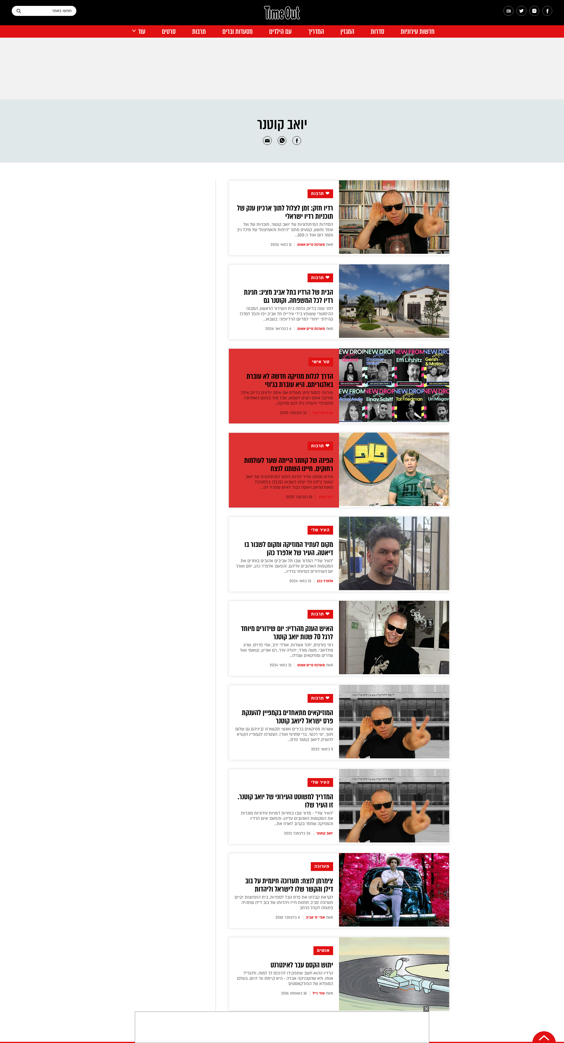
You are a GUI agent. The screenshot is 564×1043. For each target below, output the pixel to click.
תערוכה (322, 866)
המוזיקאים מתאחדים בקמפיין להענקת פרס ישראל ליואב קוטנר (287, 716)
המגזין (347, 31)
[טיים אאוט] (282, 15)
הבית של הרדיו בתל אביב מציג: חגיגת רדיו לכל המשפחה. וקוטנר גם (288, 296)
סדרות (377, 31)
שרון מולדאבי (322, 412)
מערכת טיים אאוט (311, 244)
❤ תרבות (320, 193)
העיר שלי (320, 530)
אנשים (323, 950)
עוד (141, 31)
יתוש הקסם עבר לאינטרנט (302, 965)
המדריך (316, 31)
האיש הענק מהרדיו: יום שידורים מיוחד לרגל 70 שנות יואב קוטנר (287, 632)
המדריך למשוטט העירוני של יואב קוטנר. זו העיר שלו (285, 801)
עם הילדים (280, 31)
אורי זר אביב (315, 917)
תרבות (199, 31)
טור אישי (321, 362)
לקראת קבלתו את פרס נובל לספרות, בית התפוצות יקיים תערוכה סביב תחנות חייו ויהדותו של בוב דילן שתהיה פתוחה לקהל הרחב (284, 903)
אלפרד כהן (325, 581)
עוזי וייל (319, 993)
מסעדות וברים (237, 31)
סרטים (169, 31)
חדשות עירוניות (417, 31)
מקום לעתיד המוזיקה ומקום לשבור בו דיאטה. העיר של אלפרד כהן (288, 548)
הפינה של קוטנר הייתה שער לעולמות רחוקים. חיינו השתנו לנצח (288, 464)
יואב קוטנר (324, 833)
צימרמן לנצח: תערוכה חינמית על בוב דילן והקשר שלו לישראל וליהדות (289, 885)
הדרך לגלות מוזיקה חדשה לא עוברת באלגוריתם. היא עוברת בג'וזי (289, 380)
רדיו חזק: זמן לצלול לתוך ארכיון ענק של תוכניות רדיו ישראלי (285, 212)
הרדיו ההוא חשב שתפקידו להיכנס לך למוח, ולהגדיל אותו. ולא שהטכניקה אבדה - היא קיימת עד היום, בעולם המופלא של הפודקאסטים (285, 978)
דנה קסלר (325, 497)
